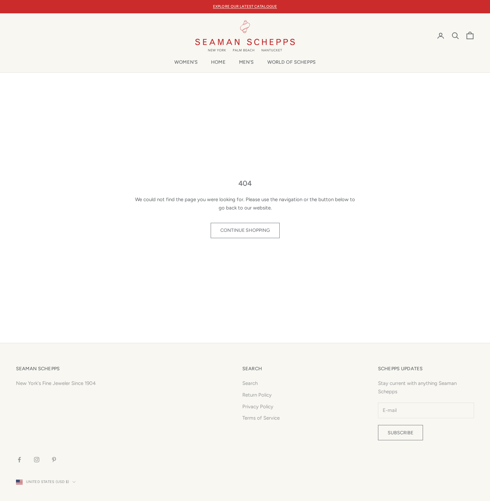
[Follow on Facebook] (19, 459)
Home (218, 62)
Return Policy (257, 395)
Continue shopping (245, 230)
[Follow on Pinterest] (54, 459)
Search (250, 383)
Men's (246, 62)
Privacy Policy (257, 407)
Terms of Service (261, 418)
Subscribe (400, 433)
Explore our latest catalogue (245, 6)
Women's (186, 62)
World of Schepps (291, 62)
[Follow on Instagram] (36, 459)
